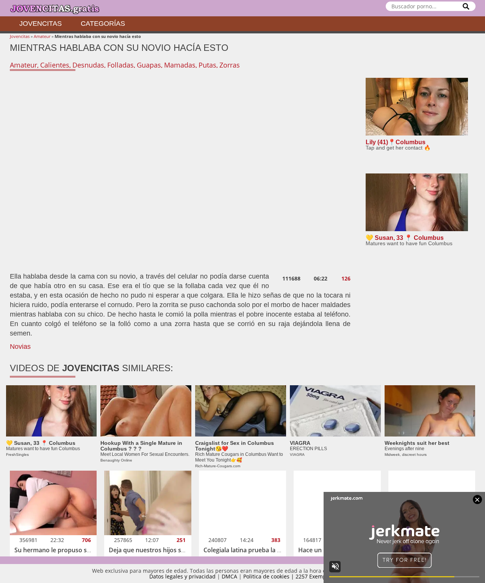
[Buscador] (466, 6)
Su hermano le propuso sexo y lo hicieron (74, 550)
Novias (20, 346)
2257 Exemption (316, 576)
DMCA (229, 576)
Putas (207, 64)
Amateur (42, 36)
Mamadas (180, 64)
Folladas (120, 64)
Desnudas (88, 64)
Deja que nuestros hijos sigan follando (164, 550)
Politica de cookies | (269, 576)
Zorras (229, 64)
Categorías (103, 23)
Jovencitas (40, 23)
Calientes (54, 64)
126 (345, 279)
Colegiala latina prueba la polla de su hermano (269, 550)
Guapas (149, 64)
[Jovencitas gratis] (61, 8)
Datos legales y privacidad (182, 576)
